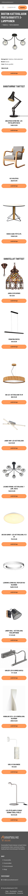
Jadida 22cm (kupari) (14, 293)
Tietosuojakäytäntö (10, 893)
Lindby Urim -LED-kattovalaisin (14, 441)
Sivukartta (20, 893)
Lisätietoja (14, 73)
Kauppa (22, 7)
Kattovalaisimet (14, 25)
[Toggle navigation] (3, 7)
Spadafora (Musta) (14, 339)
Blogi (5, 869)
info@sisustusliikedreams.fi (7, 2)
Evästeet (20, 891)
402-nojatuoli (14, 178)
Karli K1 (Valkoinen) (14, 764)
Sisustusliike (7, 860)
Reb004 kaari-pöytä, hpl (14, 234)
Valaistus (5, 25)
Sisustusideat (7, 863)
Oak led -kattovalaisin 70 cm (14, 395)
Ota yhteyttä (13, 891)
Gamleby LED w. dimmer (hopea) (14, 670)
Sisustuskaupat (8, 866)
